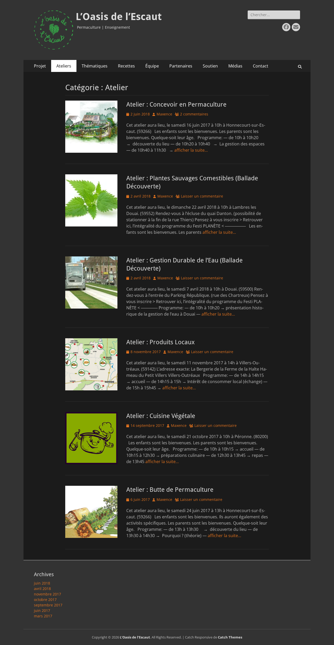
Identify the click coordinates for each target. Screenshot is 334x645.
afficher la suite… (191, 150)
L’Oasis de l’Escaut (119, 16)
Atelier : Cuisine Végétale (160, 416)
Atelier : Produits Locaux (160, 342)
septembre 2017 (48, 605)
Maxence (164, 114)
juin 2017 (42, 610)
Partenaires (180, 66)
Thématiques (95, 66)
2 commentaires (194, 114)
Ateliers (63, 66)
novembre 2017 (47, 594)
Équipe (152, 66)
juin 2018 (42, 583)
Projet (40, 66)
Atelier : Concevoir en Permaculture (176, 104)
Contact (260, 66)
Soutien (210, 66)
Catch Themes (230, 637)
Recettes (126, 66)
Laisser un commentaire (202, 196)
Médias (235, 66)
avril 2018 (42, 588)
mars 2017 (43, 615)
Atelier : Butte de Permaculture (169, 489)
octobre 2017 (45, 599)
